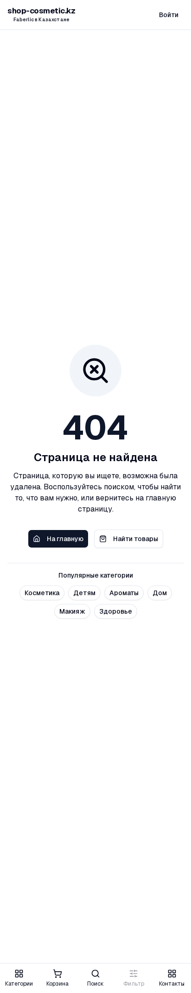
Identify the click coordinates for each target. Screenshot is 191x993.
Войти (168, 15)
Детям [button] (84, 593)
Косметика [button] (42, 593)
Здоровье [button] (115, 611)
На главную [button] (65, 539)
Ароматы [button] (124, 593)
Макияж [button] (72, 611)
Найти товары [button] (135, 539)
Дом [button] (160, 593)
